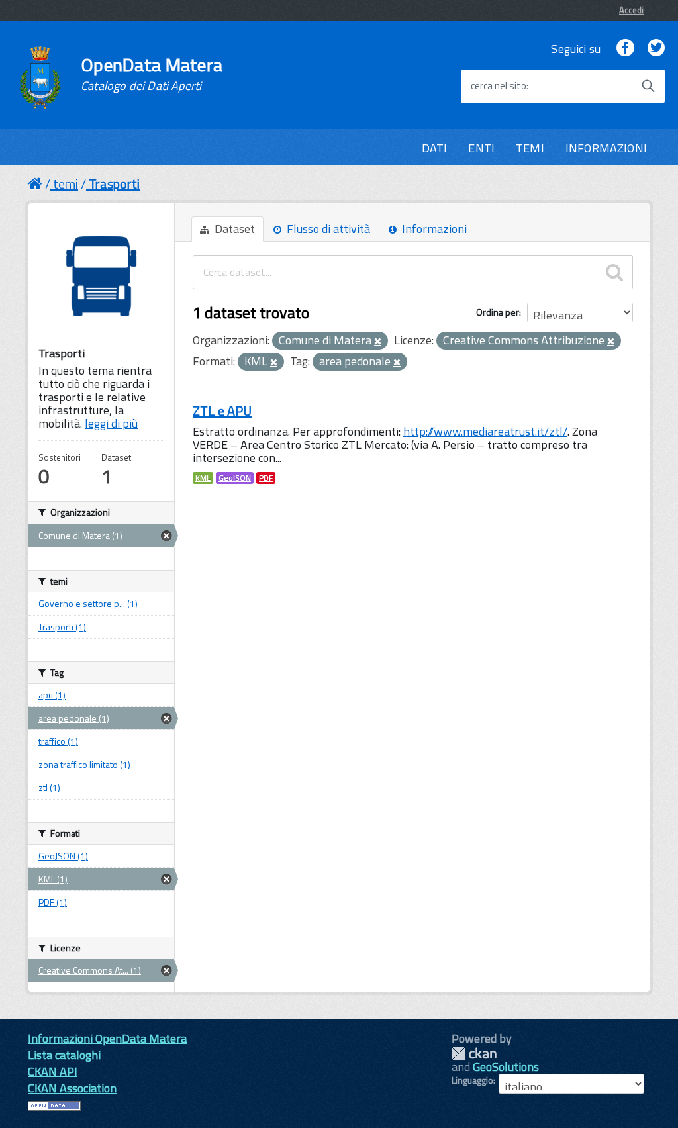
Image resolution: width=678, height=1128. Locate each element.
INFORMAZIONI (606, 148)
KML (203, 478)
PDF (266, 478)
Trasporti (114, 183)
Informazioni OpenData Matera (107, 1038)
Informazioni (433, 229)
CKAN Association (72, 1088)
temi (65, 183)
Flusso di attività (327, 229)
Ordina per (497, 312)
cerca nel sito (498, 86)
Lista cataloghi (64, 1055)
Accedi (631, 10)
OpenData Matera (151, 74)
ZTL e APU (222, 410)
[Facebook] (625, 49)
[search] (614, 272)
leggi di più (111, 423)
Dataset (233, 229)
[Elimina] (377, 341)
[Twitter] (656, 49)
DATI (435, 148)
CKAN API (52, 1071)
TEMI (530, 148)
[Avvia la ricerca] (648, 86)
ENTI (481, 148)
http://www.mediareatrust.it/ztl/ (485, 431)
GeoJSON (234, 478)
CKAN (474, 1053)
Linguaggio (472, 1080)
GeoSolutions (506, 1067)
